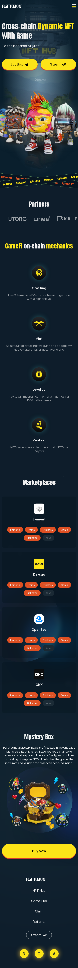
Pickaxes (32, 537)
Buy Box (17, 64)
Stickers (48, 529)
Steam (55, 64)
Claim (39, 911)
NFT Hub (39, 890)
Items (31, 529)
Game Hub (39, 901)
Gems (64, 529)
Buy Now (39, 851)
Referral (39, 921)
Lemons (15, 529)
